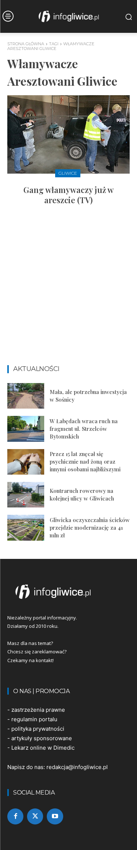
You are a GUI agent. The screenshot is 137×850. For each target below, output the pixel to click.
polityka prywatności (37, 728)
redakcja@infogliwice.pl (77, 767)
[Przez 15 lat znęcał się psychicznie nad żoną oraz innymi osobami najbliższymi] (25, 462)
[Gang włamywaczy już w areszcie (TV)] (68, 134)
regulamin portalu (34, 719)
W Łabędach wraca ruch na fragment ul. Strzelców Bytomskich (84, 428)
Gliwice (67, 173)
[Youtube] (55, 816)
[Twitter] (35, 816)
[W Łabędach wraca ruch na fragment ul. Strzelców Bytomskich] (25, 428)
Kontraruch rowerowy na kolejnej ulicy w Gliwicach (82, 494)
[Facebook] (15, 816)
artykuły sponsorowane (41, 738)
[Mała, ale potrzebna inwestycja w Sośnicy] (25, 396)
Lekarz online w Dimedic (43, 747)
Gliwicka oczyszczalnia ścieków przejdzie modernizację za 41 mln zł (90, 527)
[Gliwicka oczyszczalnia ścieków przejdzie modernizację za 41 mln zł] (25, 527)
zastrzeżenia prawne (38, 709)
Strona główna (25, 43)
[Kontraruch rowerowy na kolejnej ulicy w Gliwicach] (25, 494)
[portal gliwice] (68, 591)
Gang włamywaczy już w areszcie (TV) (68, 195)
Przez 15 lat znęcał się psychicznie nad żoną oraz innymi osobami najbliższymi (85, 461)
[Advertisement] (68, 288)
